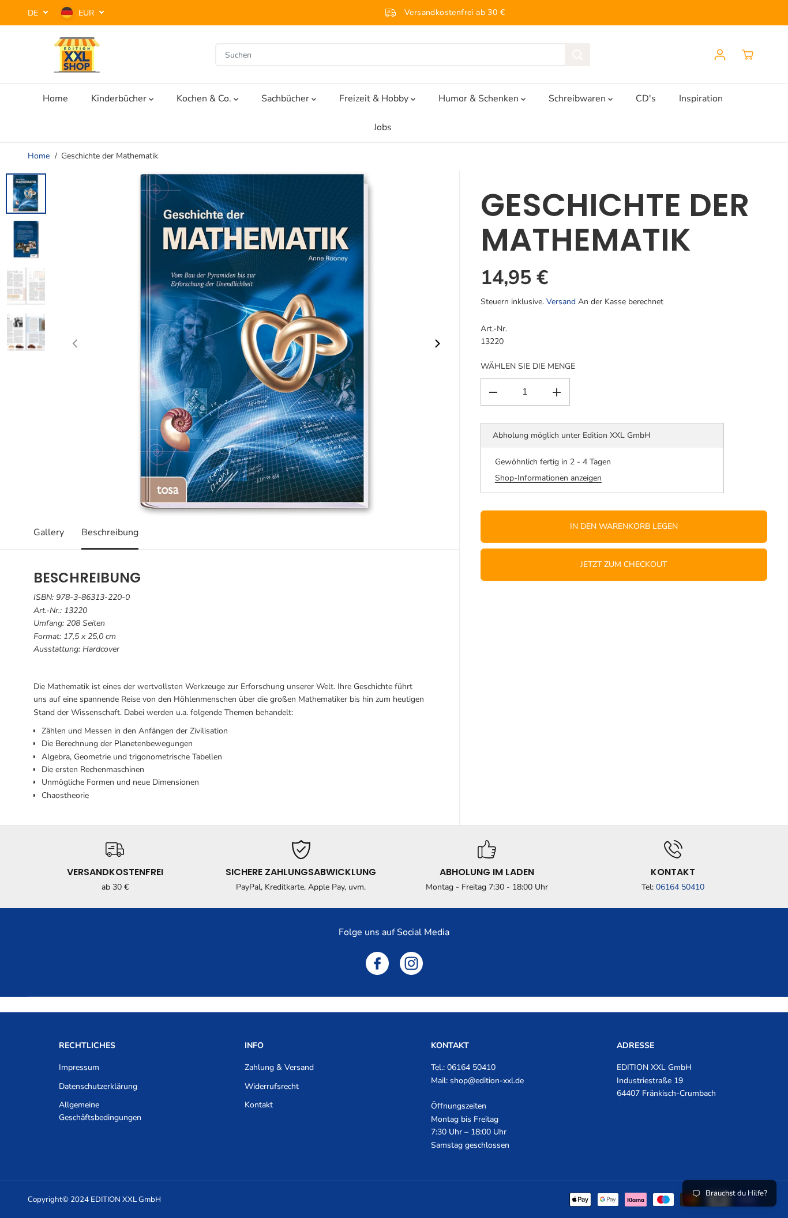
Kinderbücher (120, 98)
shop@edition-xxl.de (487, 1080)
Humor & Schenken (479, 98)
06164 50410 (680, 887)
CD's (646, 98)
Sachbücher (286, 98)
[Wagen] (747, 54)
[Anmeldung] (720, 54)
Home (55, 98)
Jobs (383, 127)
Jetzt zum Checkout (623, 564)
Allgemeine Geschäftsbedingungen (100, 1111)
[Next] (437, 343)
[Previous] (76, 343)
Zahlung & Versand (279, 1067)
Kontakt (259, 1104)
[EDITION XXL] (77, 54)
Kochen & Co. (205, 98)
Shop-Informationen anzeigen (548, 478)
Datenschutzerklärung (98, 1086)
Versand (561, 301)
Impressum (79, 1067)
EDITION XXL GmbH (126, 1199)
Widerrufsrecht (272, 1086)
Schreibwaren (578, 98)
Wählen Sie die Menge (528, 366)
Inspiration (701, 98)
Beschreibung (109, 532)
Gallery (48, 532)
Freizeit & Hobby (375, 98)
